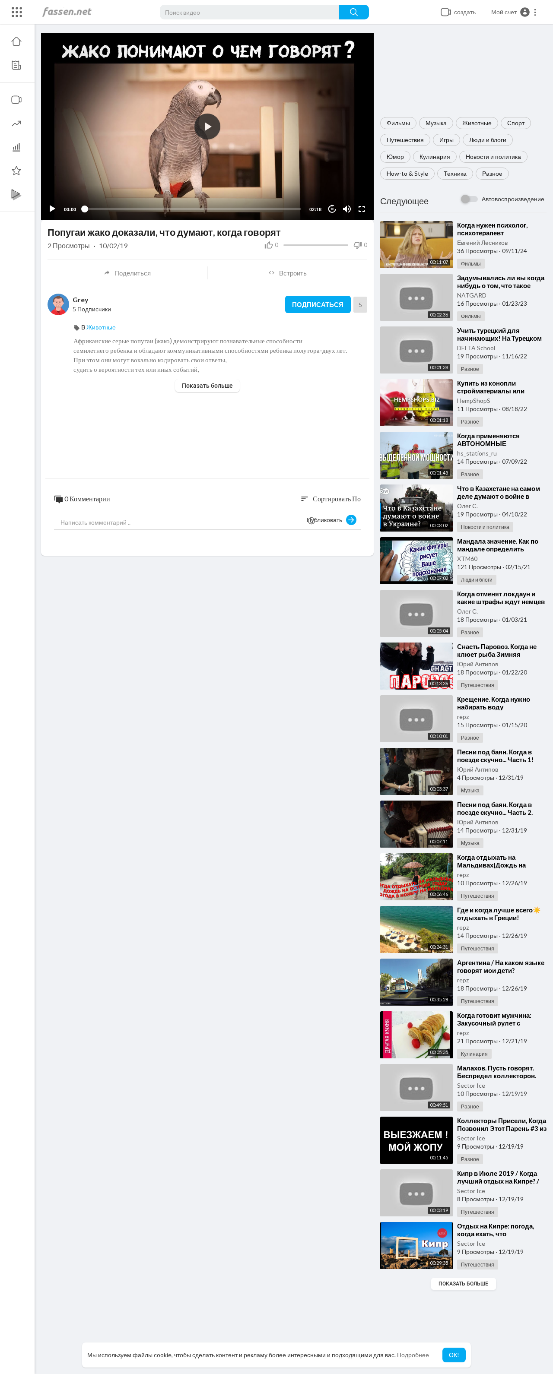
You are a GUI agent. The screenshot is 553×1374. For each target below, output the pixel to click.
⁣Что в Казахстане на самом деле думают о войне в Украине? (498, 496)
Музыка (436, 123)
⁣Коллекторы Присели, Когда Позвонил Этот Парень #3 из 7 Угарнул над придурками (502, 1128)
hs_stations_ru (477, 453)
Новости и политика (493, 156)
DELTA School (476, 347)
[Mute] (347, 209)
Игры (446, 139)
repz (463, 716)
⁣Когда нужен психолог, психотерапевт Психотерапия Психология (499, 232)
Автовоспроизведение (513, 199)
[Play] (52, 209)
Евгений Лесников (482, 242)
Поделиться (132, 273)
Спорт (515, 123)
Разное (492, 173)
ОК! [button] (454, 1354)
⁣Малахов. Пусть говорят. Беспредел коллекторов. (496, 1072)
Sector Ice (471, 1085)
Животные (477, 123)
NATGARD (471, 295)
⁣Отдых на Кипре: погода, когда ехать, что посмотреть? (495, 1233)
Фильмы (398, 123)
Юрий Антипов (477, 664)
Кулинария (435, 156)
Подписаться (317, 304)
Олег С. (467, 506)
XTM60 (467, 558)
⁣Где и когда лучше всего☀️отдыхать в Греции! (499, 913)
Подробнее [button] (413, 1354)
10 (332, 209)
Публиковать (326, 519)
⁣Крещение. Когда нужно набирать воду (493, 703)
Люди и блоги (487, 139)
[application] (207, 126)
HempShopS (473, 400)
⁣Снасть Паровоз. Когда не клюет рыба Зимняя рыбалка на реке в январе (497, 654)
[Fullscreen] (361, 209)
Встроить (293, 273)
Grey (81, 299)
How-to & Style (407, 173)
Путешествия (405, 139)
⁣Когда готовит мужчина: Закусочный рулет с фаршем (494, 1023)
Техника (455, 173)
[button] (514, 12)
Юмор (395, 156)
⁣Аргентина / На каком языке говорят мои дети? (500, 966)
